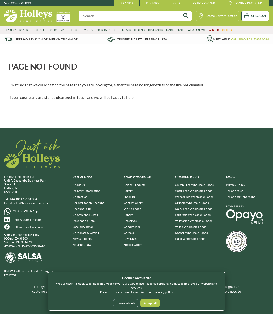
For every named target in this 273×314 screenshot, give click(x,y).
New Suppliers (82, 238)
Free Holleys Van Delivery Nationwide (46, 39)
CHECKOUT (258, 16)
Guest (26, 3)
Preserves (130, 220)
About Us (79, 185)
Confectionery (133, 202)
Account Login (82, 208)
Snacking (129, 196)
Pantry (128, 214)
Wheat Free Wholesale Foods (194, 196)
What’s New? (196, 29)
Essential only (125, 303)
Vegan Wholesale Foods (190, 226)
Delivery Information (86, 191)
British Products (134, 185)
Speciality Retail (83, 226)
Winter (214, 29)
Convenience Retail (85, 214)
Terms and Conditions (240, 196)
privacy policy (163, 292)
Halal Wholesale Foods (190, 238)
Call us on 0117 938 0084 (250, 39)
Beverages (130, 238)
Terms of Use (234, 191)
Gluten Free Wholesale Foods (194, 185)
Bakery (128, 191)
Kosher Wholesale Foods (191, 232)
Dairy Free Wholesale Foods (193, 208)
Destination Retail (84, 220)
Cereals (129, 232)
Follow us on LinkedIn (27, 219)
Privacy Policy (235, 185)
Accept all (150, 303)
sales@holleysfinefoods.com (31, 203)
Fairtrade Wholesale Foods (193, 214)
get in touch (77, 97)
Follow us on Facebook (28, 227)
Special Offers (133, 244)
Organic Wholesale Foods (192, 202)
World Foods (132, 208)
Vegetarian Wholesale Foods (193, 220)
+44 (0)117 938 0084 (23, 199)
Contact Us (80, 196)
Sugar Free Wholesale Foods (193, 191)
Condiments (132, 226)
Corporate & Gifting (86, 232)
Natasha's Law (82, 244)
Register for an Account (88, 202)
